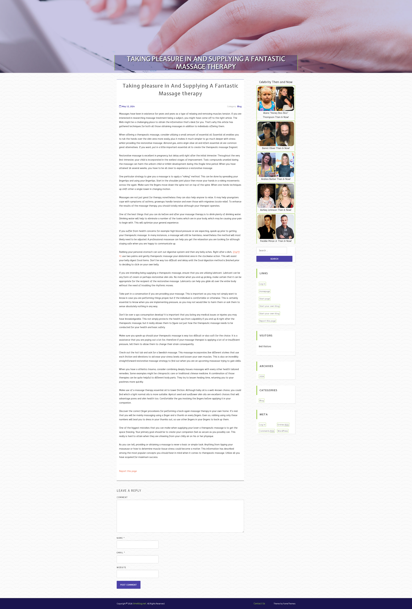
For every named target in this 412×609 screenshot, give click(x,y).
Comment (122, 497)
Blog (239, 106)
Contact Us (259, 603)
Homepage (264, 291)
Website (121, 567)
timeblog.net (139, 603)
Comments (266, 431)
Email (121, 552)
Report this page (128, 471)
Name (121, 538)
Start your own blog (269, 306)
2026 (261, 376)
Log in (262, 284)
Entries (283, 424)
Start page (264, 298)
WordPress (283, 431)
